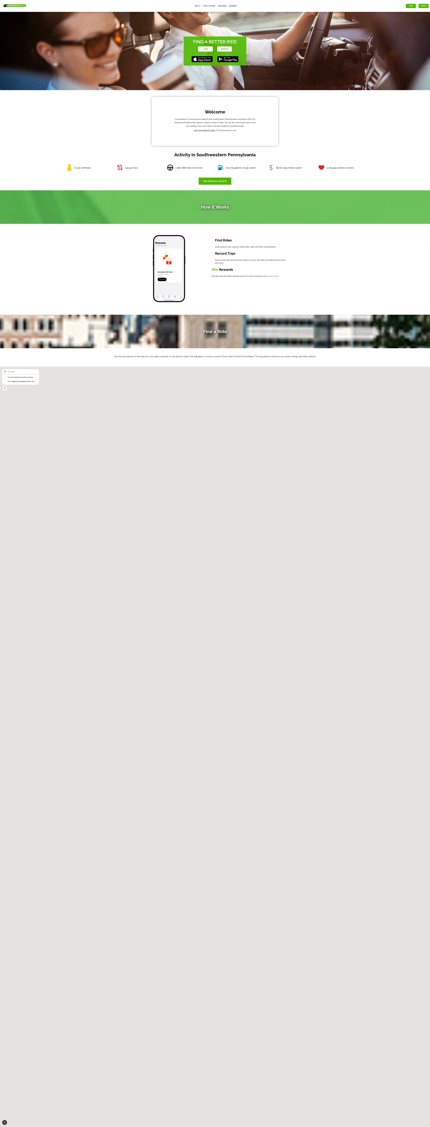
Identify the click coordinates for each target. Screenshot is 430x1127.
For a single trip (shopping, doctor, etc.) (21, 381)
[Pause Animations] (4, 1122)
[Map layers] (4, 388)
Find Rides (222, 6)
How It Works (209, 6)
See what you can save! (215, 181)
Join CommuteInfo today (204, 130)
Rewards (233, 6)
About (197, 6)
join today (277, 276)
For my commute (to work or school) (20, 377)
